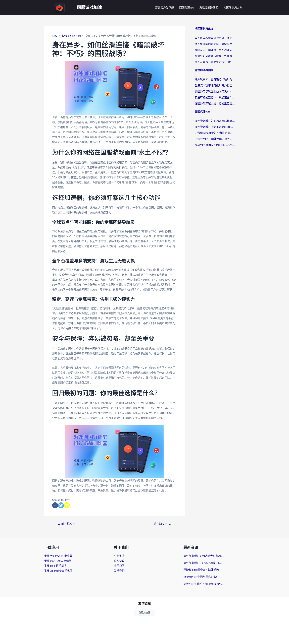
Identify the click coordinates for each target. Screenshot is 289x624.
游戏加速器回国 (208, 7)
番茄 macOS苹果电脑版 (57, 560)
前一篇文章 (66, 524)
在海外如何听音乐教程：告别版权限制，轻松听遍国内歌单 (215, 56)
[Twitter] (61, 505)
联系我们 (119, 570)
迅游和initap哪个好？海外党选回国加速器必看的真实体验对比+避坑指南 (215, 133)
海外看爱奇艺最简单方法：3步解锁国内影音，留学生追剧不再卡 (215, 62)
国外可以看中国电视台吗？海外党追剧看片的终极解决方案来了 (215, 38)
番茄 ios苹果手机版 (55, 565)
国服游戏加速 (89, 8)
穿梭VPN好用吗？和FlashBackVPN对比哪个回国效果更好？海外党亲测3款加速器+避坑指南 (215, 145)
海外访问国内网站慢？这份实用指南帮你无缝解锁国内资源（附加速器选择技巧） (215, 44)
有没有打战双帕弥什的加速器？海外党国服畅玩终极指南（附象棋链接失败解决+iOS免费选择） (215, 97)
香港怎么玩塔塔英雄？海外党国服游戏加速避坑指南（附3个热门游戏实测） (215, 85)
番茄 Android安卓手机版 (58, 570)
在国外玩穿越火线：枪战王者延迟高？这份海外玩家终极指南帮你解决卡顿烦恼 (215, 103)
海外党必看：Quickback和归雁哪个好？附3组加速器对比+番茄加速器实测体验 (215, 127)
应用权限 (119, 565)
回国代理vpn (186, 7)
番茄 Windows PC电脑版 (58, 555)
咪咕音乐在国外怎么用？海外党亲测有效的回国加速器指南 (215, 50)
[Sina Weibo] (67, 505)
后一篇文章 (162, 524)
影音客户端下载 (164, 7)
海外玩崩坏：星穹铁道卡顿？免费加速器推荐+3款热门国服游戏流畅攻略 (215, 79)
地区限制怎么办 (232, 7)
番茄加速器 (144, 612)
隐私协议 (119, 560)
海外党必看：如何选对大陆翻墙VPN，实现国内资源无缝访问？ (215, 120)
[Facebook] (55, 505)
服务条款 (119, 555)
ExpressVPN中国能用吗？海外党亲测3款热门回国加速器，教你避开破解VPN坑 (215, 139)
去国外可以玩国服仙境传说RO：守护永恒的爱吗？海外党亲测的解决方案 (215, 91)
